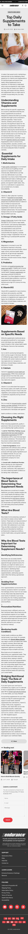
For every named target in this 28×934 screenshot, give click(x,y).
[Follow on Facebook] (17, 907)
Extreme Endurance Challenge (11, 873)
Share (15, 741)
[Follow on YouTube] (5, 907)
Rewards (4, 875)
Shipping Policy (6, 888)
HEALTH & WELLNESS (14, 12)
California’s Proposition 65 (9, 885)
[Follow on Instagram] (11, 907)
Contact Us (5, 863)
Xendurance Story (7, 856)
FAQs (3, 858)
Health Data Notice (7, 897)
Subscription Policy (7, 890)
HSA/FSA (4, 860)
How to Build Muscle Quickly (10, 776)
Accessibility (5, 900)
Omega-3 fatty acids (7, 220)
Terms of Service (7, 895)
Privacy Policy (14, 791)
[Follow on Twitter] (23, 907)
